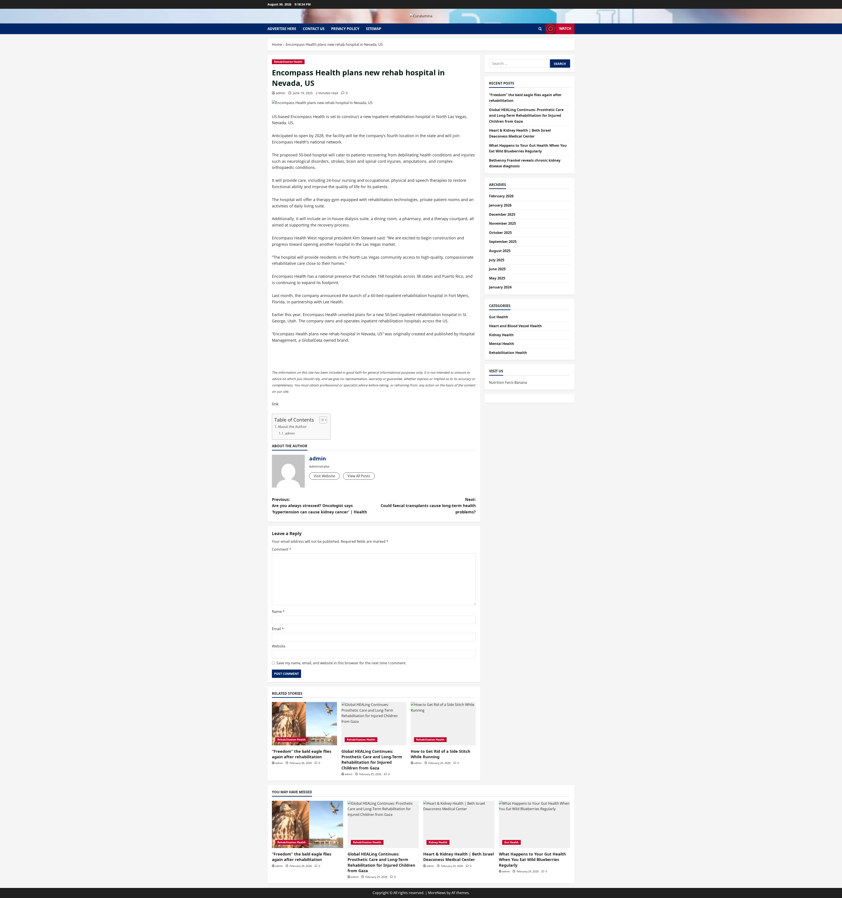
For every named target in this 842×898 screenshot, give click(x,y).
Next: (428, 506)
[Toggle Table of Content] (321, 420)
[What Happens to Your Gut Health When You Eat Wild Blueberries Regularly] (534, 824)
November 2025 (502, 223)
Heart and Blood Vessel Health (515, 325)
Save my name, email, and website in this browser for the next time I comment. (342, 663)
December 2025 (502, 214)
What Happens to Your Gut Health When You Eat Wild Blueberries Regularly (532, 859)
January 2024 (500, 287)
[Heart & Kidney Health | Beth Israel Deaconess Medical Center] (458, 824)
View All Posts (359, 476)
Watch (565, 28)
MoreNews (437, 892)
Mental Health (501, 343)
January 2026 (500, 205)
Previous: (319, 506)
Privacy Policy (345, 28)
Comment (281, 549)
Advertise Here (282, 28)
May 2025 (497, 278)
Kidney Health (501, 334)
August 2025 (499, 250)
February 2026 (501, 196)
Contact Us (314, 28)
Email (278, 628)
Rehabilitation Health (288, 62)
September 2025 (503, 241)
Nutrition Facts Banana (508, 382)
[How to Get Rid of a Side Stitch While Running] (443, 723)
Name (278, 611)
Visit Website (324, 476)
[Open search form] (540, 29)
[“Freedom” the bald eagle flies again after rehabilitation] (304, 723)
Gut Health (498, 317)
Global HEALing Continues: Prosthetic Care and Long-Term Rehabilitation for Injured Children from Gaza (371, 760)
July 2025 (496, 260)
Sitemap (373, 28)
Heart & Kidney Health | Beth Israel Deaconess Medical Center (458, 856)
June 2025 (497, 269)
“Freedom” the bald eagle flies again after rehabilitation (301, 754)
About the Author (292, 426)
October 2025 (500, 232)
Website (278, 646)
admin (280, 93)
